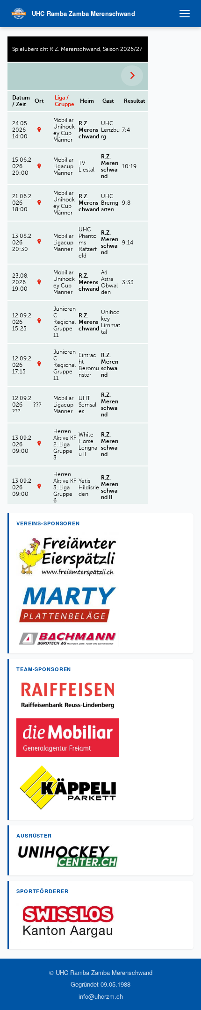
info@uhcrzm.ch (101, 996)
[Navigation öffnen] (185, 13)
